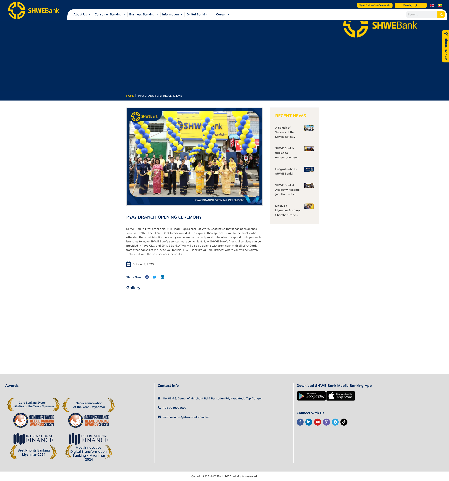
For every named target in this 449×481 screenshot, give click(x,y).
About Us (80, 14)
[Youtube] (317, 422)
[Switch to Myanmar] (439, 5)
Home (130, 95)
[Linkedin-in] (308, 422)
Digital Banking (197, 14)
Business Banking (142, 14)
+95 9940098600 (174, 407)
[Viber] (326, 422)
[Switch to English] (432, 5)
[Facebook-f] (300, 422)
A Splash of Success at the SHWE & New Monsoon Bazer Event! (285, 137)
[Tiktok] (343, 422)
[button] (147, 277)
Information (170, 14)
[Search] (441, 14)
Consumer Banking (108, 14)
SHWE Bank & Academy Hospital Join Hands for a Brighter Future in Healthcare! (287, 194)
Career (221, 14)
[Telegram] (335, 422)
